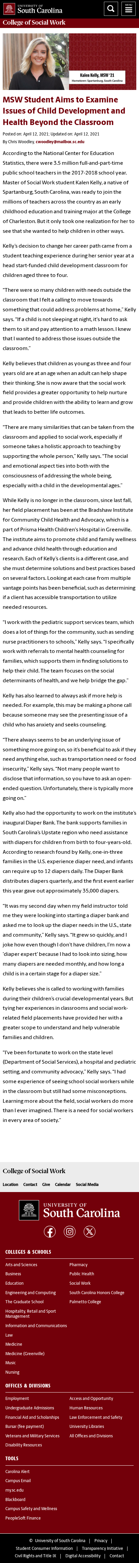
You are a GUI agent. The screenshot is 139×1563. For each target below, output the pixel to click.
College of (34, 22)
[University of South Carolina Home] (31, 7)
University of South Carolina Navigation (128, 9)
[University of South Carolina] (69, 1210)
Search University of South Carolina (111, 9)
